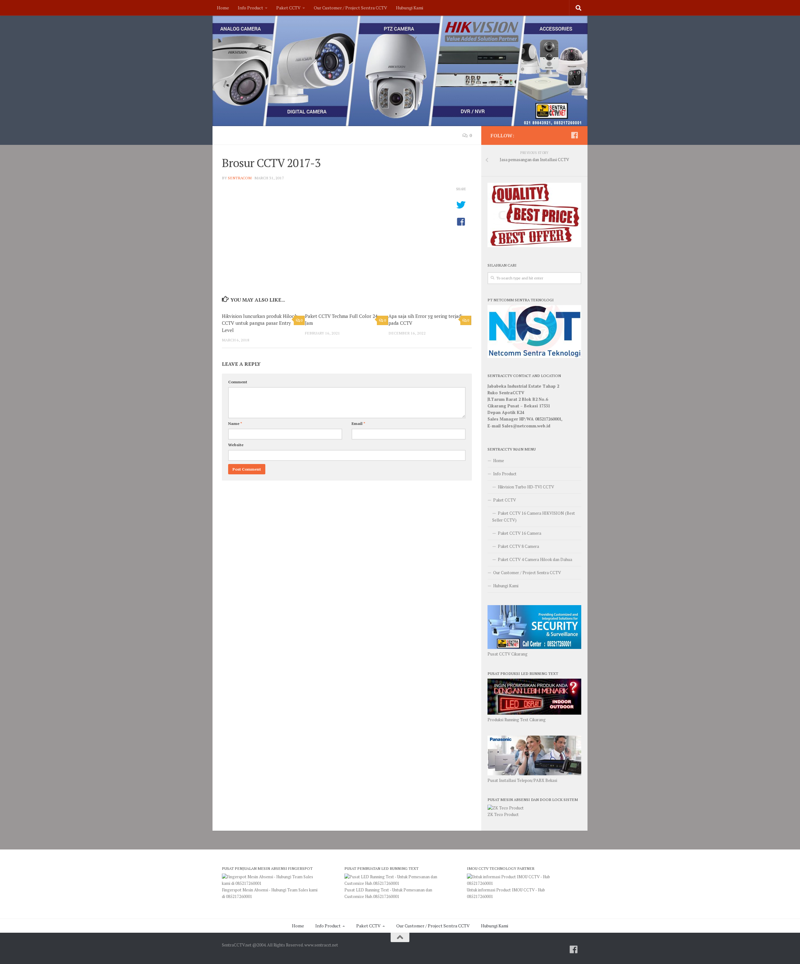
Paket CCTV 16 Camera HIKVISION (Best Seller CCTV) (533, 516)
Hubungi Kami (409, 8)
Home (223, 8)
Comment (237, 382)
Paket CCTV (288, 8)
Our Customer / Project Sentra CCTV (350, 8)
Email (358, 423)
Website (235, 444)
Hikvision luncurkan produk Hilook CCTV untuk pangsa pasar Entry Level (259, 323)
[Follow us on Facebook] (574, 135)
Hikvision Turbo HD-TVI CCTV (526, 487)
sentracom (240, 178)
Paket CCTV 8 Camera (518, 546)
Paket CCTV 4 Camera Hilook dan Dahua (535, 559)
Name (235, 423)
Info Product (250, 8)
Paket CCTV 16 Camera (519, 533)
